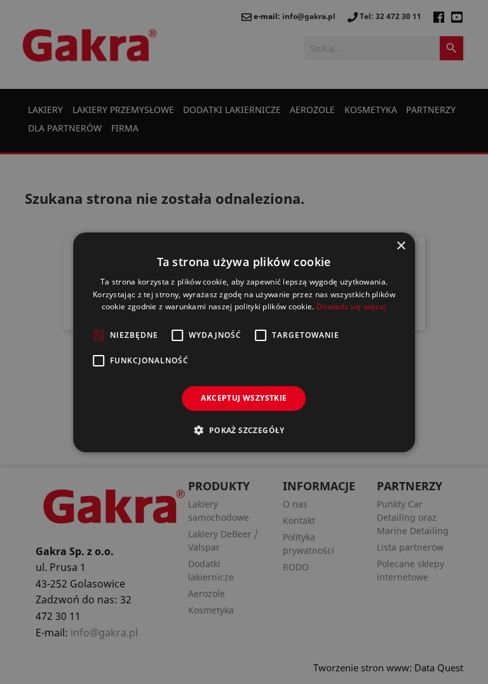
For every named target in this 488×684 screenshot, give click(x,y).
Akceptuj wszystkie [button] (244, 397)
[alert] (244, 342)
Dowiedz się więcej (351, 306)
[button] (243, 430)
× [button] (400, 245)
